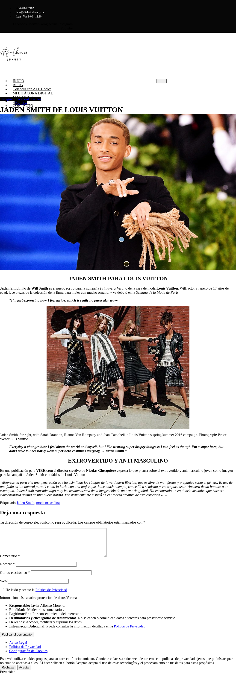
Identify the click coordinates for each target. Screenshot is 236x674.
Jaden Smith (25, 503)
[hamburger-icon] (161, 81)
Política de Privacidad (51, 590)
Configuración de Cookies (28, 651)
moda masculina (48, 503)
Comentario (10, 556)
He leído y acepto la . (36, 590)
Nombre (7, 564)
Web (3, 581)
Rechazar (8, 667)
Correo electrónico (15, 572)
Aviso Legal (18, 643)
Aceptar (24, 667)
